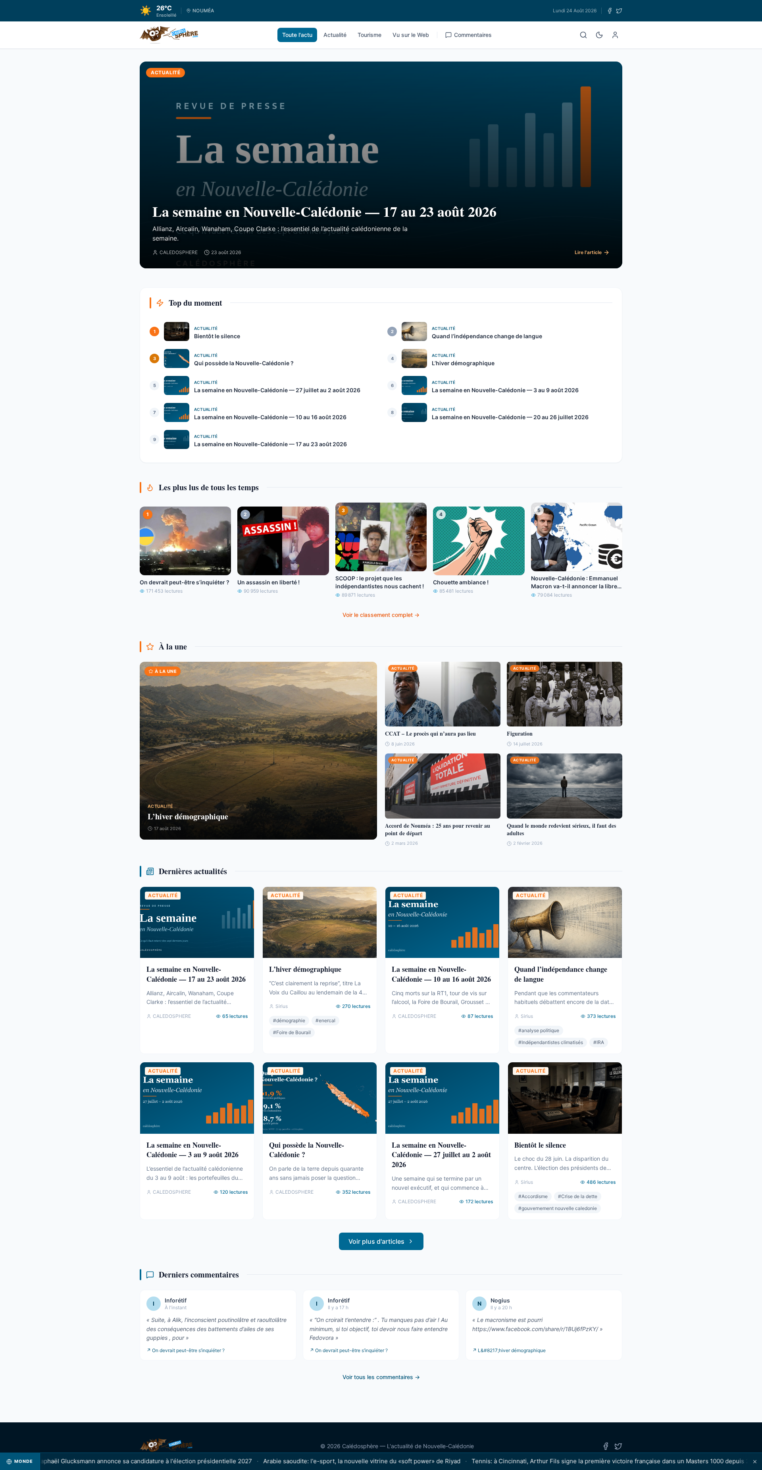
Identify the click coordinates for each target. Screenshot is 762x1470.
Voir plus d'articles (376, 1241)
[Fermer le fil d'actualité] (755, 1461)
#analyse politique (538, 1030)
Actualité (334, 34)
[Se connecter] (615, 35)
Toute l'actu (297, 34)
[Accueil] (169, 35)
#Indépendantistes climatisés (550, 1042)
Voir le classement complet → (381, 614)
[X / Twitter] (619, 11)
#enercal (325, 1020)
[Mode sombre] (599, 35)
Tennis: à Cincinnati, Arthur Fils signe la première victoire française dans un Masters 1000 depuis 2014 (582, 1461)
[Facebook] (609, 11)
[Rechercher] (583, 35)
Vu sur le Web (411, 34)
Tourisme (369, 34)
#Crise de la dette (577, 1196)
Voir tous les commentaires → (381, 1377)
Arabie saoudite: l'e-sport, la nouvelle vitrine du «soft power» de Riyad (328, 1461)
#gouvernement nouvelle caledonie (557, 1208)
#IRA (598, 1042)
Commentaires (473, 34)
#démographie (289, 1020)
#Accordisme (533, 1196)
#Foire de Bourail (292, 1032)
